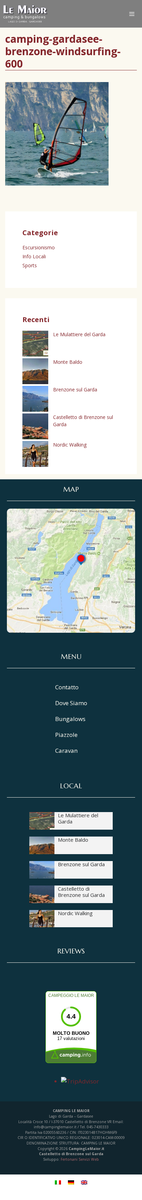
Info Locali (34, 256)
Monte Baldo (67, 362)
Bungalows (70, 719)
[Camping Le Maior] (25, 14)
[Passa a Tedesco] (71, 1182)
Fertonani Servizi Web (80, 1159)
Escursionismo (38, 247)
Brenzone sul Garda (75, 389)
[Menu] (135, 13)
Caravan (66, 750)
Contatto (67, 687)
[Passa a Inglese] (84, 1182)
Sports (29, 265)
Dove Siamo (71, 703)
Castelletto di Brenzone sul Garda (81, 891)
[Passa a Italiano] (57, 1182)
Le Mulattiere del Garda (79, 334)
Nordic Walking (70, 444)
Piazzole (66, 735)
